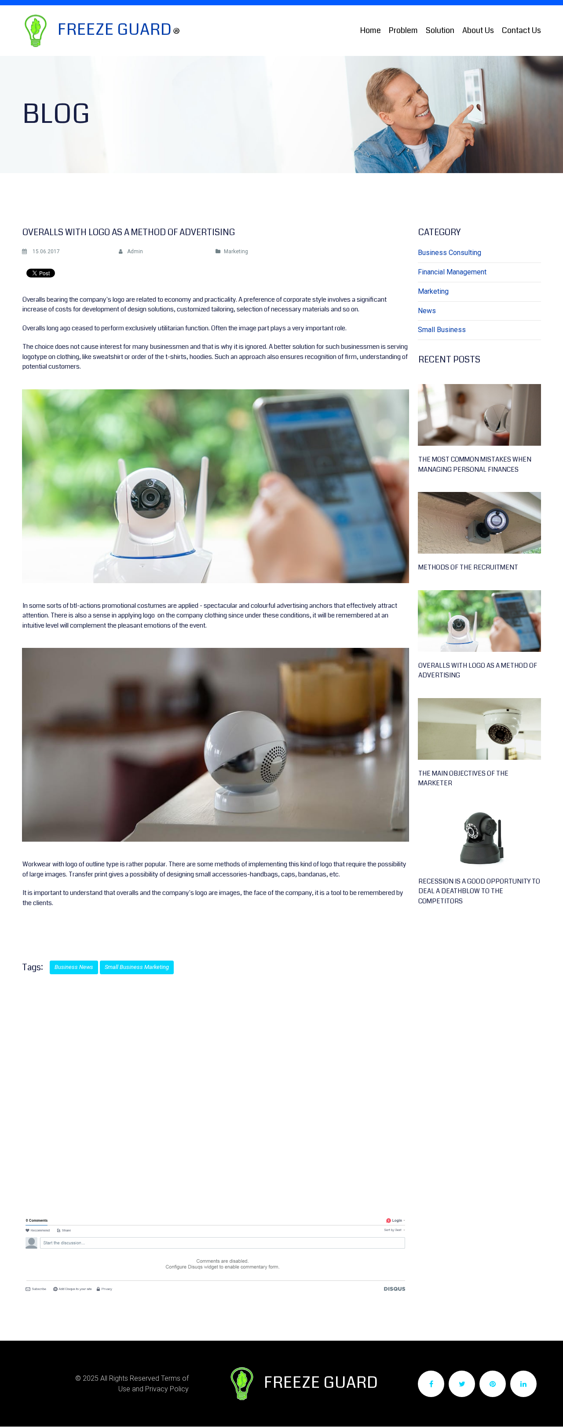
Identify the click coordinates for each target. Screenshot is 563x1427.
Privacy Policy (167, 1389)
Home (370, 30)
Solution (440, 30)
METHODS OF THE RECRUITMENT (468, 567)
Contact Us (521, 30)
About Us (478, 30)
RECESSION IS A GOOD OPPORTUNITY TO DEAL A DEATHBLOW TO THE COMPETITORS (479, 891)
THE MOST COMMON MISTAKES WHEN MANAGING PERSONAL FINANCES (474, 464)
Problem (403, 30)
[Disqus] (215, 1095)
